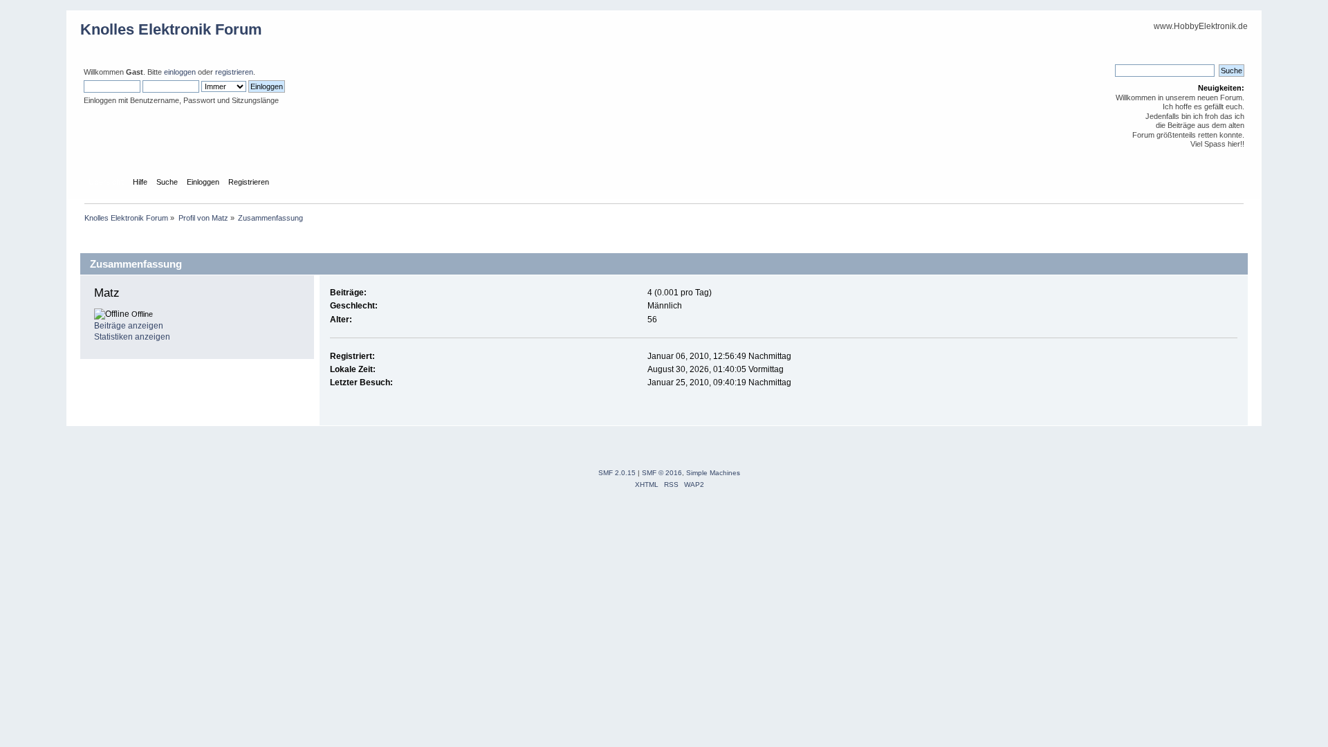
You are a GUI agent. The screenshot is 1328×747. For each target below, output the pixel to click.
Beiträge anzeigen (128, 326)
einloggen (180, 72)
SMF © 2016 (662, 473)
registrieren (234, 72)
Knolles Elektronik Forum (171, 29)
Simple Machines (713, 473)
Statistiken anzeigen (132, 337)
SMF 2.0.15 (617, 473)
